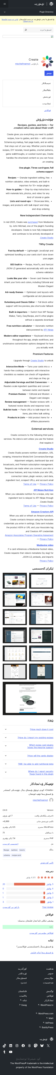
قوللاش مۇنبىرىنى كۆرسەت (41, 933)
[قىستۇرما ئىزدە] (25, 30)
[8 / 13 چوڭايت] (23, 630)
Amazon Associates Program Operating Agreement (29, 535)
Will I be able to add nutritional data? (35, 764)
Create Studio (46, 237)
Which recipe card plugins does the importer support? (40, 746)
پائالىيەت (23, 995)
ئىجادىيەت (46, 103)
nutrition (14, 850)
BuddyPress (46, 1027)
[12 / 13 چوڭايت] (23, 667)
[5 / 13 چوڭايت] (50, 612)
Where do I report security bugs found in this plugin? (40, 772)
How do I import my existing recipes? (35, 737)
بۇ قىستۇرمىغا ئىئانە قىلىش (41, 952)
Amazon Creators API (42, 511)
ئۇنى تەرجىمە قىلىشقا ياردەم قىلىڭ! (17, 20)
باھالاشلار (47, 90)
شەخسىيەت (48, 982)
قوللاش (47, 110)
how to (22, 850)
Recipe (6, 850)
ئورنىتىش (47, 96)
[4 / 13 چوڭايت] (23, 594)
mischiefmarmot (22, 63)
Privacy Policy (46, 484)
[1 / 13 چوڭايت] (50, 576)
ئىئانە (23, 1000)
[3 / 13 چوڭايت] (50, 594)
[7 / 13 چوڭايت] (50, 630)
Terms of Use (29, 484)
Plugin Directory (46, 12)
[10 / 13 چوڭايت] (23, 649)
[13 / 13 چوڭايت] (50, 685)
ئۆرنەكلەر (22, 973)
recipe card (16, 855)
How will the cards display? (40, 756)
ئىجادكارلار (48, 1000)
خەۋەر (50, 973)
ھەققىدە (49, 968)
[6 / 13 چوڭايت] (23, 612)
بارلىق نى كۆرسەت (11, 907)
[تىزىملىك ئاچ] (4, 4)
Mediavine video (45, 545)
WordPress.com (44, 1013)
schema (7, 855)
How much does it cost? (41, 729)
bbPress (48, 1022)
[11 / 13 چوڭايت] (50, 667)
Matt (49, 1018)
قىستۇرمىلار (21, 978)
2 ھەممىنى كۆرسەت (10, 844)
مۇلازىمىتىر (48, 978)
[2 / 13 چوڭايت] (23, 576)
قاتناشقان (22, 991)
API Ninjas (48, 329)
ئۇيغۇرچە (43, 1039)
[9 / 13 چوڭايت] (50, 649)
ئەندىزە (24, 982)
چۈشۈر (49, 73)
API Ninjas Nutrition (43, 490)
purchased (33, 222)
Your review (47, 907)
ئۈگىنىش (49, 991)
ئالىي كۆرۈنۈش (46, 862)
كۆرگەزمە (22, 968)
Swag (23, 1005)
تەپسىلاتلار (46, 83)
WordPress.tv (45, 1005)
